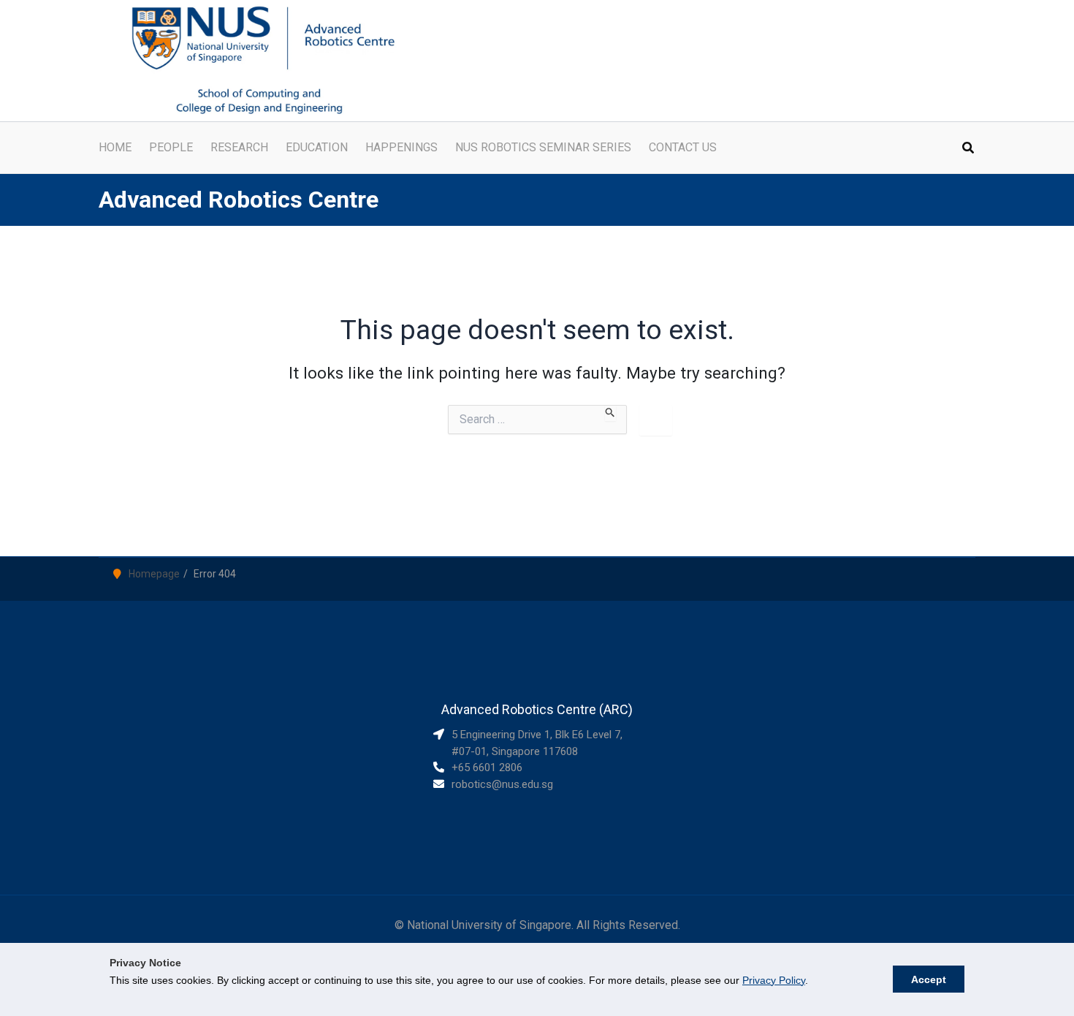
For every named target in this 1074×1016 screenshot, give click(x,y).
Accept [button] (928, 979)
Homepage (154, 574)
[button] (968, 149)
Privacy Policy (773, 980)
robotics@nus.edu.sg (502, 784)
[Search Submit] (610, 413)
